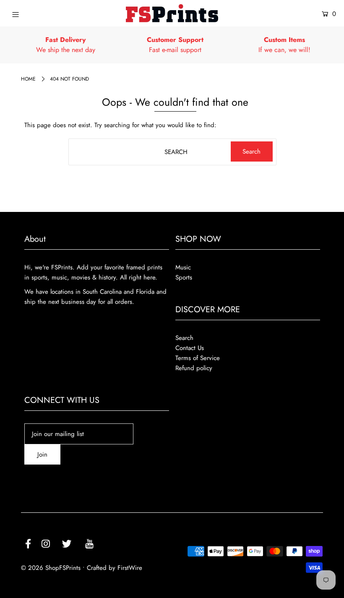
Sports (183, 277)
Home (28, 79)
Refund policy (193, 368)
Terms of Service (197, 358)
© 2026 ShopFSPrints (51, 567)
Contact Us (189, 348)
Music (183, 267)
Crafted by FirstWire (114, 567)
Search (184, 337)
